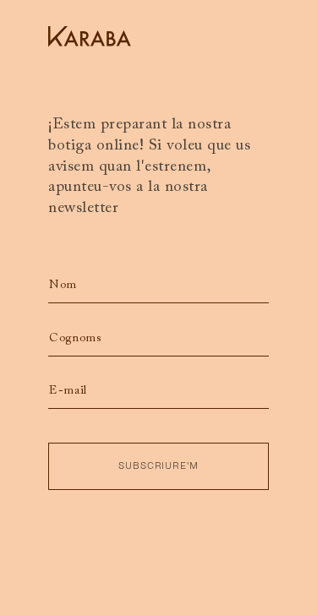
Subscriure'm (158, 465)
